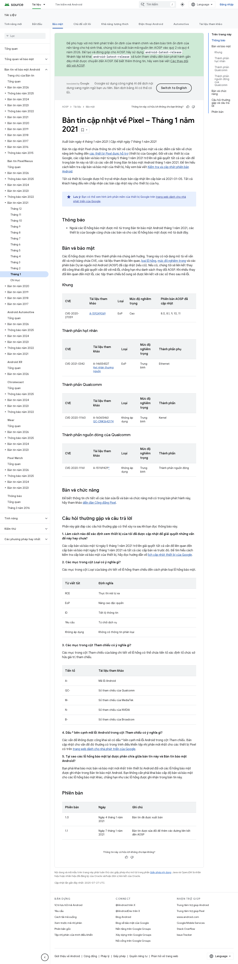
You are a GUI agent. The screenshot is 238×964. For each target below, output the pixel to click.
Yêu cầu (59, 911)
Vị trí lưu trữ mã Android (68, 905)
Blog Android (123, 917)
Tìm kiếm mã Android (68, 4)
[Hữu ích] (188, 107)
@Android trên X (125, 905)
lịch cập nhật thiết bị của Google (170, 555)
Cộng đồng (90, 956)
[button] (22, 59)
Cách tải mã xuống (65, 917)
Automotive (181, 24)
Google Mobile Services (191, 923)
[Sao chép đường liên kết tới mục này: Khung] (76, 285)
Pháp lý (105, 956)
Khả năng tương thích (114, 24)
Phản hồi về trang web (164, 956)
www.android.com (188, 917)
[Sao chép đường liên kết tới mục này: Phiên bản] (86, 793)
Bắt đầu (37, 24)
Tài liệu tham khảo (210, 24)
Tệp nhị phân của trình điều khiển (73, 934)
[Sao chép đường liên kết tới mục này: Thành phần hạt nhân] (101, 331)
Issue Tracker (184, 934)
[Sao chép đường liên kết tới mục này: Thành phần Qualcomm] (105, 385)
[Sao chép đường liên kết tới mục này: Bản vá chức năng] (103, 490)
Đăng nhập (227, 4)
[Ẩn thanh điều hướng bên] (45, 957)
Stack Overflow (186, 929)
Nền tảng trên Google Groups (133, 929)
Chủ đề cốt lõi (82, 24)
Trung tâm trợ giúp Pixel (190, 911)
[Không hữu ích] (193, 107)
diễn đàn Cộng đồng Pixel (99, 503)
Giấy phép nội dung (160, 872)
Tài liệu (36, 4)
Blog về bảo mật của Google (132, 923)
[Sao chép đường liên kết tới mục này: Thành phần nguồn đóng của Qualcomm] (134, 435)
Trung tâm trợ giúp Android (193, 905)
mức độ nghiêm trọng (172, 261)
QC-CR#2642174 (103, 421)
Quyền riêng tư (138, 956)
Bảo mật (57, 24)
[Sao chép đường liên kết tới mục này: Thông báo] (88, 220)
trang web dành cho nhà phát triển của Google (104, 749)
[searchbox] (25, 36)
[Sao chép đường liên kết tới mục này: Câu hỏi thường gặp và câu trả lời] (136, 519)
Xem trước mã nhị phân (68, 923)
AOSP (65, 106)
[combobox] (157, 4)
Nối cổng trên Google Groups (133, 940)
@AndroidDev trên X (128, 911)
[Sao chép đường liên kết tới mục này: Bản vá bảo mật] (98, 248)
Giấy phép (119, 956)
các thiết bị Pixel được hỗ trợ (108, 154)
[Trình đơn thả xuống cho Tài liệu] (46, 4)
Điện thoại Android (151, 24)
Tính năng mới (13, 24)
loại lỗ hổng (148, 261)
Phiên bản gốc (62, 929)
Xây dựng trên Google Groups (133, 934)
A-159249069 (97, 313)
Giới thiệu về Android (67, 956)
